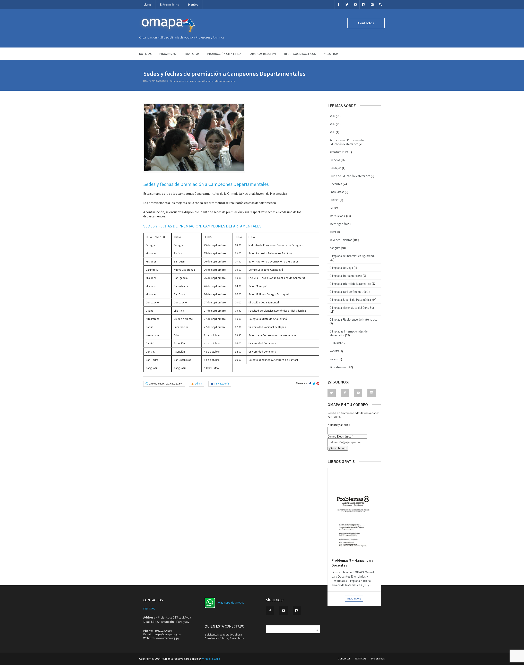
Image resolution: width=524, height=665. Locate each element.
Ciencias (335, 160)
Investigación (338, 224)
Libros (147, 4)
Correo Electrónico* (340, 436)
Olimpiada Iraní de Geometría (348, 292)
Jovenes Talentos (341, 240)
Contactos (366, 23)
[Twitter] (347, 4)
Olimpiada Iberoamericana (346, 276)
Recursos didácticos (300, 54)
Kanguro (335, 248)
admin (198, 383)
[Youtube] (355, 4)
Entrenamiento (169, 4)
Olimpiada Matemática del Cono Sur (352, 308)
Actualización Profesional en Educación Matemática (348, 142)
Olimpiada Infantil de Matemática (350, 284)
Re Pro (334, 359)
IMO (332, 208)
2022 (332, 116)
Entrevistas (337, 192)
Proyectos (191, 54)
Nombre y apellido (339, 425)
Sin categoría (160, 81)
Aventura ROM (339, 152)
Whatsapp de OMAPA (231, 602)
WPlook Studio (211, 658)
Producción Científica (224, 54)
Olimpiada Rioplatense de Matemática (353, 319)
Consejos (335, 168)
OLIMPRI (335, 343)
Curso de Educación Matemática (350, 176)
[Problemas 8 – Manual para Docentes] (354, 511)
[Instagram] (364, 4)
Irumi (333, 232)
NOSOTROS (331, 54)
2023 (332, 124)
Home (146, 81)
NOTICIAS (145, 54)
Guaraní (334, 200)
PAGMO (334, 351)
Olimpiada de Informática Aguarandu (352, 256)
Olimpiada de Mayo (341, 268)
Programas (167, 54)
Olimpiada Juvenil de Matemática (350, 300)
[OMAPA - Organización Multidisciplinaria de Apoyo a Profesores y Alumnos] (167, 33)
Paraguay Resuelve (263, 54)
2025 (332, 132)
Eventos (192, 4)
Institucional (338, 216)
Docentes (336, 184)
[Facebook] (338, 4)
